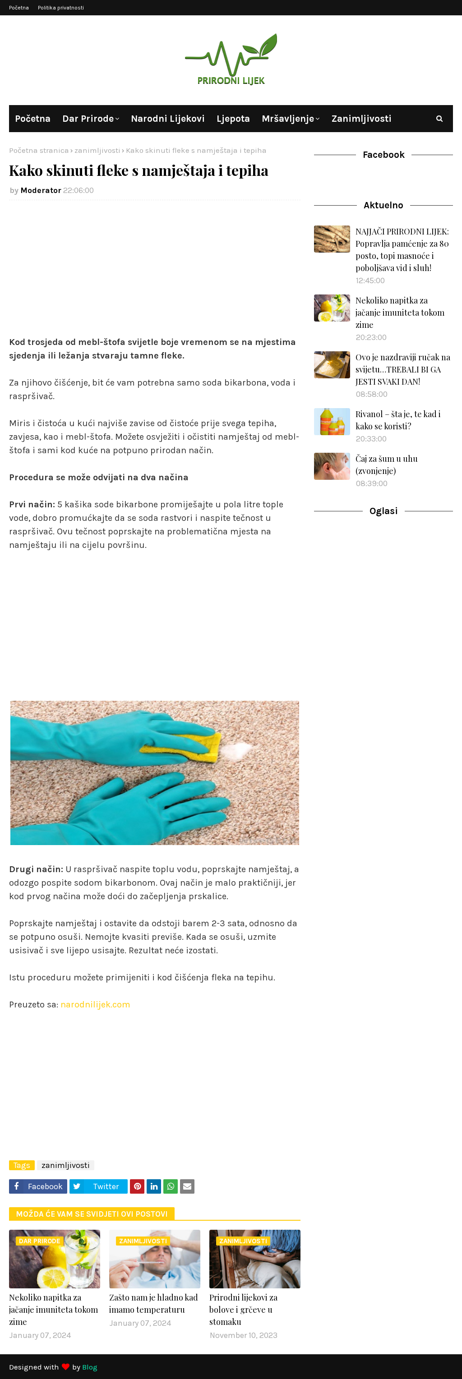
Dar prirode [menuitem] (88, 118)
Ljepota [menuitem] (233, 118)
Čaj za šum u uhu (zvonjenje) (387, 464)
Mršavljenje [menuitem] (288, 118)
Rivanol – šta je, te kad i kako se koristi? (398, 420)
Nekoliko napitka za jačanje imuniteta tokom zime (53, 1309)
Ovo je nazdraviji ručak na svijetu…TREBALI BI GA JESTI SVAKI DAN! (403, 369)
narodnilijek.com (95, 1004)
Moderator (40, 190)
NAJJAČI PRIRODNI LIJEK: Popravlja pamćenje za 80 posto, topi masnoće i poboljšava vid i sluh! (402, 249)
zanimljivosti (97, 150)
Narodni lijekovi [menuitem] (168, 118)
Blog (89, 1366)
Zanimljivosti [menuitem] (361, 118)
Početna (19, 8)
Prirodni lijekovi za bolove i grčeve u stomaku (243, 1309)
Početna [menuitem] (33, 118)
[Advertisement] (154, 272)
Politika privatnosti (61, 8)
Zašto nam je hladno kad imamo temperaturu (153, 1303)
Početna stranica (39, 150)
